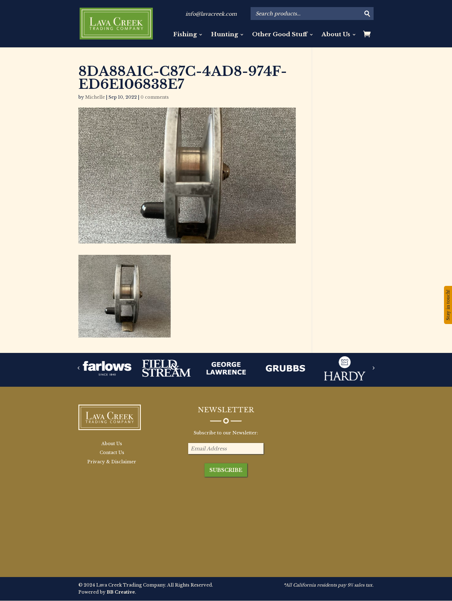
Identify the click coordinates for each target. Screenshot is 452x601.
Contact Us (112, 452)
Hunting (224, 35)
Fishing (185, 35)
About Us (336, 35)
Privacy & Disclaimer (111, 462)
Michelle (95, 97)
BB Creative (121, 592)
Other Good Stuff (279, 35)
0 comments (155, 97)
